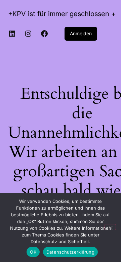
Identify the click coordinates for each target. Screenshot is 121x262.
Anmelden (81, 33)
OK (33, 252)
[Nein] (110, 227)
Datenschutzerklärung (70, 252)
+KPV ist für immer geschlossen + (62, 14)
